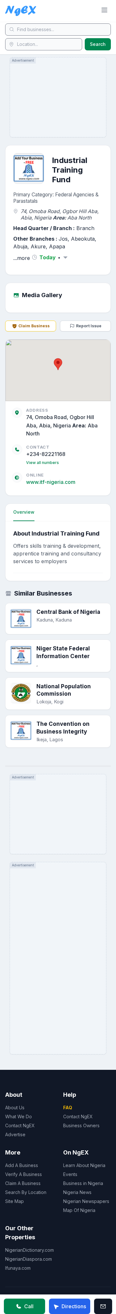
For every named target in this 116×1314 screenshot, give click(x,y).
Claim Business (34, 325)
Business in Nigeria (83, 1183)
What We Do (18, 1116)
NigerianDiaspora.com (28, 1259)
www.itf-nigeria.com (50, 482)
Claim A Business (23, 1183)
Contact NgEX (20, 1125)
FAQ (67, 1107)
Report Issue (89, 325)
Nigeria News (77, 1192)
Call (29, 1306)
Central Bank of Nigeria (68, 612)
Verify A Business (23, 1174)
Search (98, 44)
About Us (14, 1107)
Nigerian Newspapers (86, 1201)
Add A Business (21, 1165)
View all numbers (42, 462)
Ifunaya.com (18, 1268)
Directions (74, 1306)
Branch (85, 228)
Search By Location (25, 1192)
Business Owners (81, 1125)
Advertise (15, 1134)
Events (70, 1174)
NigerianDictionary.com (29, 1250)
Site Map (14, 1201)
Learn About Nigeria (84, 1165)
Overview (23, 512)
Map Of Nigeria (79, 1210)
